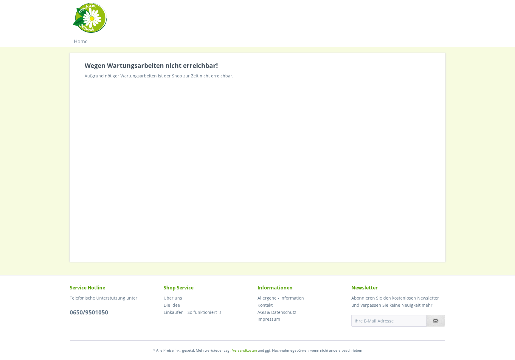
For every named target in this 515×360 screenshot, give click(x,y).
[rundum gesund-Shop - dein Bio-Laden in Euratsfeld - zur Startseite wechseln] (90, 18)
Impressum (269, 319)
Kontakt (265, 305)
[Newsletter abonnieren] (435, 321)
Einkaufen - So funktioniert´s (192, 312)
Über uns (173, 298)
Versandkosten (244, 350)
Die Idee (172, 305)
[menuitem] (81, 41)
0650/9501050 (89, 312)
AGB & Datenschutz (277, 312)
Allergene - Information (281, 298)
